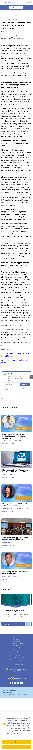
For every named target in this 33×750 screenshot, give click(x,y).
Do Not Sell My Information (16, 658)
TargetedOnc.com (16, 650)
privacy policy (8, 389)
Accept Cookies (16, 747)
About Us (16, 637)
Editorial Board (16, 640)
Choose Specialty (14, 7)
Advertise (17, 652)
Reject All (16, 742)
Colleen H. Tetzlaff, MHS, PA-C (12, 441)
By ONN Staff (8, 475)
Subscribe (24, 384)
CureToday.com (16, 646)
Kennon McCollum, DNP (11, 576)
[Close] (31, 714)
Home (5, 694)
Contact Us (16, 642)
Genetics (4, 399)
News (19, 694)
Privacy (16, 654)
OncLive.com (16, 648)
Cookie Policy (14, 733)
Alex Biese (7, 542)
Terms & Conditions (16, 656)
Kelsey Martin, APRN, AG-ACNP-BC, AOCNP (16, 508)
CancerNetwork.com (16, 644)
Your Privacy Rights (16, 660)
